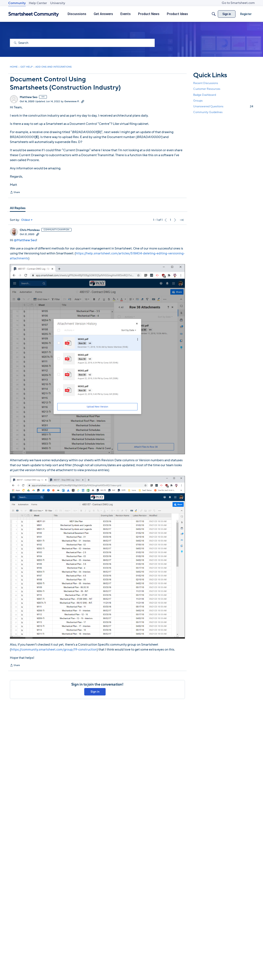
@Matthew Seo (25, 240)
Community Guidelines (208, 112)
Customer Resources (206, 89)
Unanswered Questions (223, 106)
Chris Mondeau (30, 230)
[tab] (17, 208)
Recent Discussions (205, 83)
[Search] (213, 14)
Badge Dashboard (204, 95)
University (57, 3)
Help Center (38, 3)
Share (15, 193)
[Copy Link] (82, 101)
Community (17, 3)
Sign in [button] (95, 692)
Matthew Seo (28, 97)
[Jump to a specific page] (181, 220)
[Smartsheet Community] (33, 14)
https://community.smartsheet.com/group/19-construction (54, 649)
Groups (198, 100)
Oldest (25, 220)
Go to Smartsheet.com (238, 3)
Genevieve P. (71, 101)
